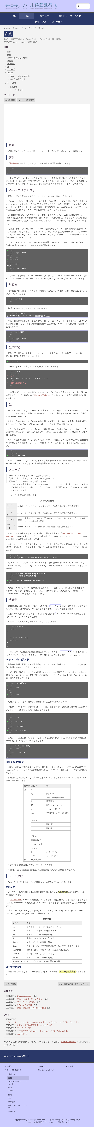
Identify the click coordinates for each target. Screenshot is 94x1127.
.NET (28, 16)
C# (14, 16)
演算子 (10, 72)
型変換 (10, 61)
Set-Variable (67, 533)
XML (10, 1098)
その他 (70, 1066)
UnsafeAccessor (24, 996)
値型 (10, 1088)
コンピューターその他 (70, 16)
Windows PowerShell (16, 1056)
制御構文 (11, 1102)
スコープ (11, 70)
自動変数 (14, 87)
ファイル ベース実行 (26, 1002)
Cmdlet (40, 1066)
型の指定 (11, 64)
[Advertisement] (47, 123)
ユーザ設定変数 (17, 90)
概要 (9, 52)
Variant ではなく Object (17, 58)
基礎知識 (14, 163)
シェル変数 (12, 83)
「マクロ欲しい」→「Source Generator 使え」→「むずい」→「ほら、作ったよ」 (43, 1022)
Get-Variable (15, 900)
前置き (9, 1066)
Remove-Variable (42, 395)
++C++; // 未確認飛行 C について (40, 1122)
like (25, 28)
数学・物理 (40, 22)
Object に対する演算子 (20, 76)
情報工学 (44, 16)
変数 (8, 34)
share (17, 28)
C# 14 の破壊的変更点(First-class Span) (34, 1025)
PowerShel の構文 (14, 1070)
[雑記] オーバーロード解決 (34, 1008)
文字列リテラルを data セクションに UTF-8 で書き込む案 (42, 1031)
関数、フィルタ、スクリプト (17, 1106)
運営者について (64, 1122)
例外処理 (11, 1111)
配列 (10, 1095)
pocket (43, 28)
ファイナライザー (25, 1028)
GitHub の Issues (68, 1042)
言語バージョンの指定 (32, 999)
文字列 (10, 1091)
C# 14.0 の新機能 (24, 1005)
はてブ (33, 28)
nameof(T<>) (22, 1034)
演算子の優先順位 (17, 79)
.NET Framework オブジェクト (73, 984)
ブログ (59, 22)
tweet (8, 28)
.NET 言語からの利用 (46, 1070)
